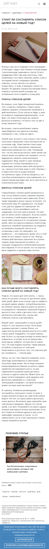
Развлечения (14, 496)
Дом (38, 492)
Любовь (14, 492)
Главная (6, 13)
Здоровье (17, 13)
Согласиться (24, 540)
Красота (22, 492)
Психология (30, 13)
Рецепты (6, 492)
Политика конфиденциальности (24, 545)
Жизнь (5, 496)
